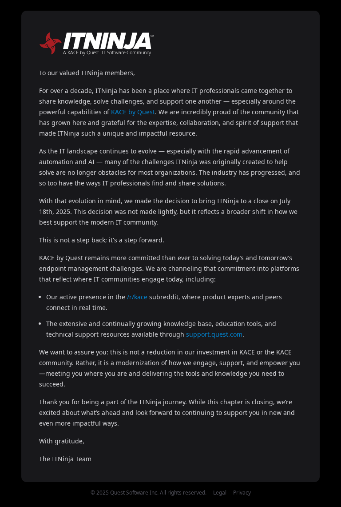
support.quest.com (214, 334)
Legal (219, 492)
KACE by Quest (133, 112)
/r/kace (137, 297)
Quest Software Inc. (134, 492)
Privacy (242, 492)
